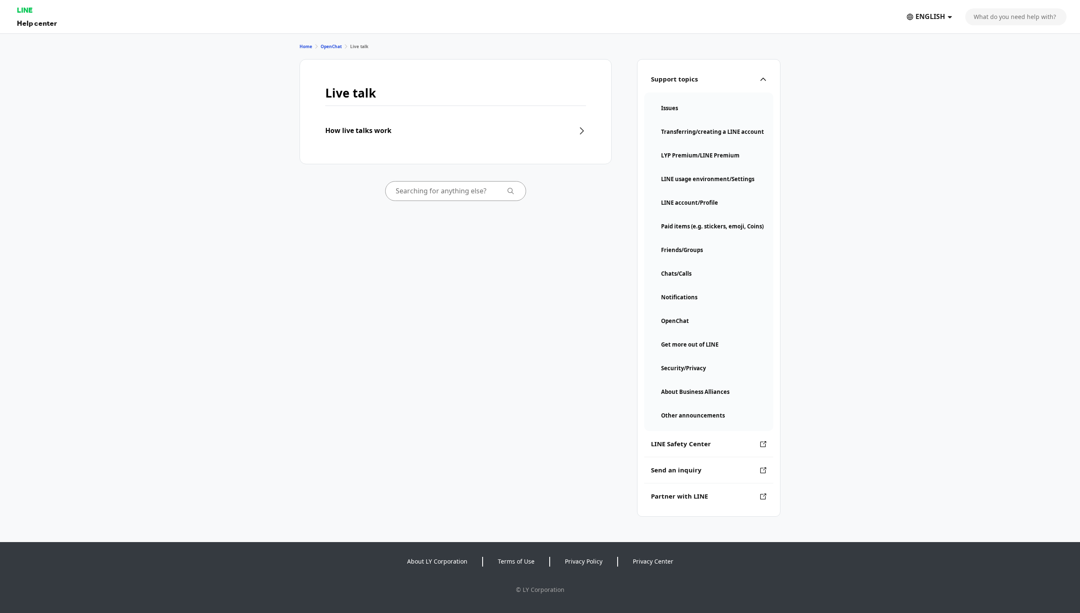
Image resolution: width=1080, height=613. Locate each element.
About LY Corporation (437, 561)
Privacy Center (653, 561)
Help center (37, 23)
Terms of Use (516, 561)
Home (306, 46)
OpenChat (331, 46)
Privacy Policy (583, 561)
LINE (24, 9)
